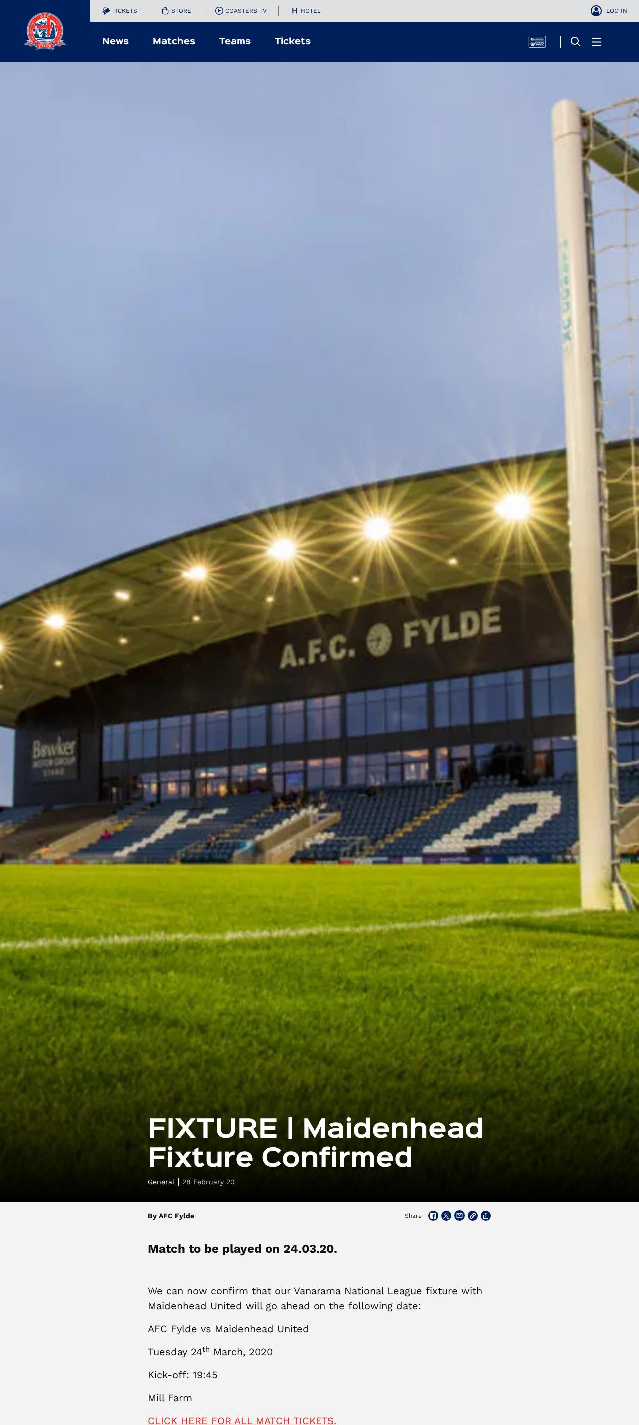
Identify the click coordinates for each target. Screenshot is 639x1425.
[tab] (119, 11)
